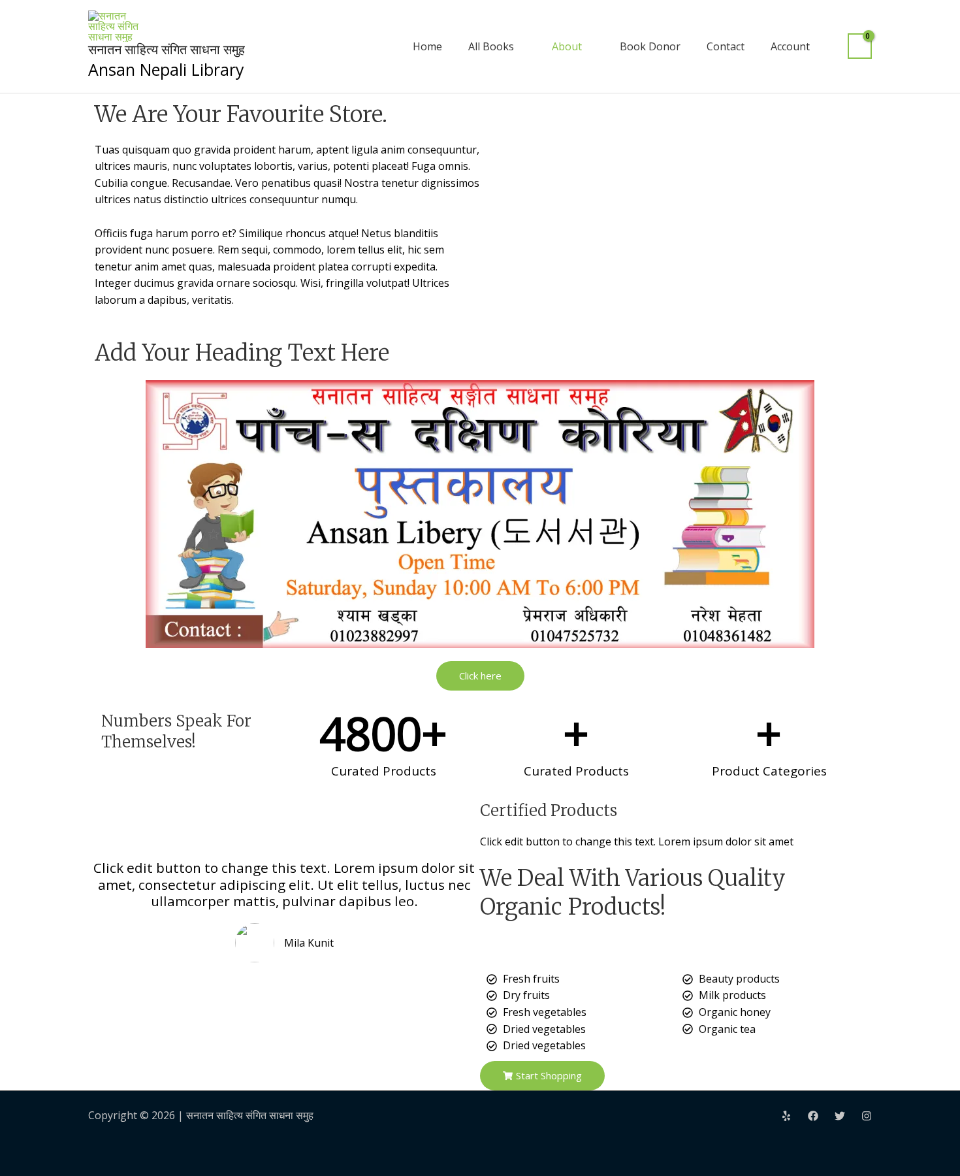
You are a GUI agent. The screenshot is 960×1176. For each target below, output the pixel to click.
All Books (491, 46)
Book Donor (650, 46)
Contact (725, 46)
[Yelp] (786, 1116)
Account (790, 46)
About (567, 46)
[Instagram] (866, 1116)
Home (427, 46)
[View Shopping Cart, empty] (860, 46)
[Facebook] (813, 1116)
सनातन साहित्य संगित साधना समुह (166, 49)
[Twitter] (840, 1116)
